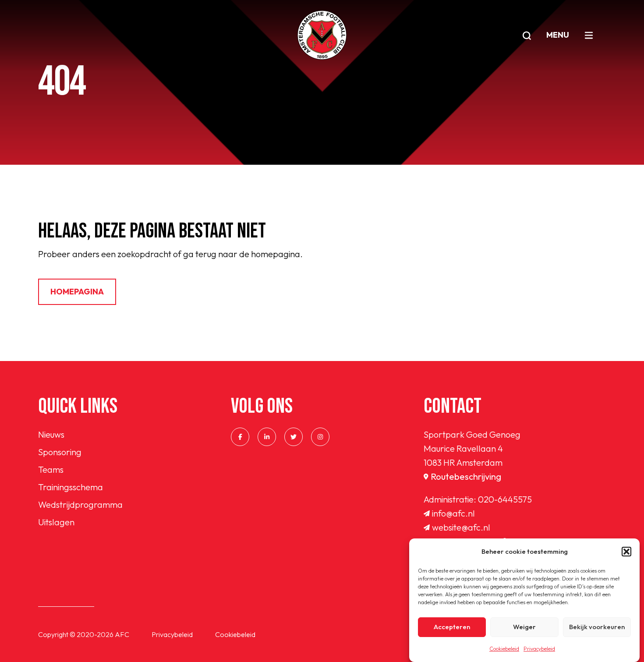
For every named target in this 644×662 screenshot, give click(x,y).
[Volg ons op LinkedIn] (267, 437)
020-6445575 (505, 499)
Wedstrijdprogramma (80, 504)
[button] (626, 551)
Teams (51, 469)
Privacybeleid (539, 648)
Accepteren (452, 627)
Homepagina (77, 292)
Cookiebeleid (504, 648)
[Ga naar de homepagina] (322, 35)
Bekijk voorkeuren (597, 627)
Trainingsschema (70, 486)
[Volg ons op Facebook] (240, 437)
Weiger (524, 627)
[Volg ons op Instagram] (320, 437)
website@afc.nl (461, 527)
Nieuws (51, 434)
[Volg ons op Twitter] (293, 437)
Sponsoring (59, 451)
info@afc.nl (453, 513)
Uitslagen (56, 522)
